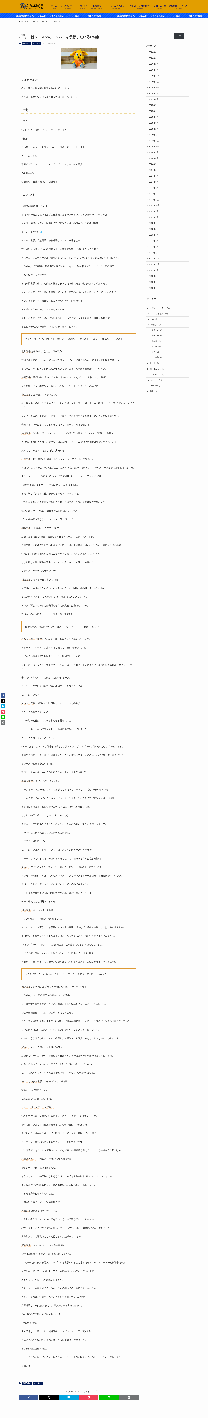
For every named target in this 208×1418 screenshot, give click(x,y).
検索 (179, 36)
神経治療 (157, 335)
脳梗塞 (156, 341)
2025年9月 (153, 93)
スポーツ (156, 380)
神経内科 (155, 325)
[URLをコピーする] (129, 1397)
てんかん (157, 330)
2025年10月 (154, 87)
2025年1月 (153, 134)
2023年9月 (153, 211)
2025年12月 (154, 76)
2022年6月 (153, 288)
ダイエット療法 (159, 314)
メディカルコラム (159, 308)
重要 (153, 391)
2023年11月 (154, 199)
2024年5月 (153, 170)
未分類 (154, 363)
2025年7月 (153, 105)
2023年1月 (153, 252)
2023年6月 (153, 223)
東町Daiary (26, 43)
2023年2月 (153, 247)
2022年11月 (154, 264)
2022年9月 (153, 270)
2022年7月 (153, 282)
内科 (153, 319)
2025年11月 (154, 81)
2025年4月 (153, 117)
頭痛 (155, 352)
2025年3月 (153, 123)
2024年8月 (153, 158)
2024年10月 (154, 146)
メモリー (155, 385)
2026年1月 (153, 70)
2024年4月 (153, 176)
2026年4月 (153, 52)
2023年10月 (154, 205)
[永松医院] (31, 6)
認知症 (156, 346)
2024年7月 (153, 164)
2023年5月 (153, 229)
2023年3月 (153, 241)
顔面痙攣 (157, 357)
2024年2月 (153, 188)
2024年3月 (153, 182)
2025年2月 (153, 129)
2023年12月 (154, 193)
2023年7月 (153, 217)
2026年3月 (153, 58)
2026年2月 (153, 64)
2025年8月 (153, 99)
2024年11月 (154, 140)
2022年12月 (154, 258)
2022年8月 (153, 276)
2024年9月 (153, 152)
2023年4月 (153, 235)
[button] (28, 1397)
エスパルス (36, 43)
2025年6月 (153, 111)
